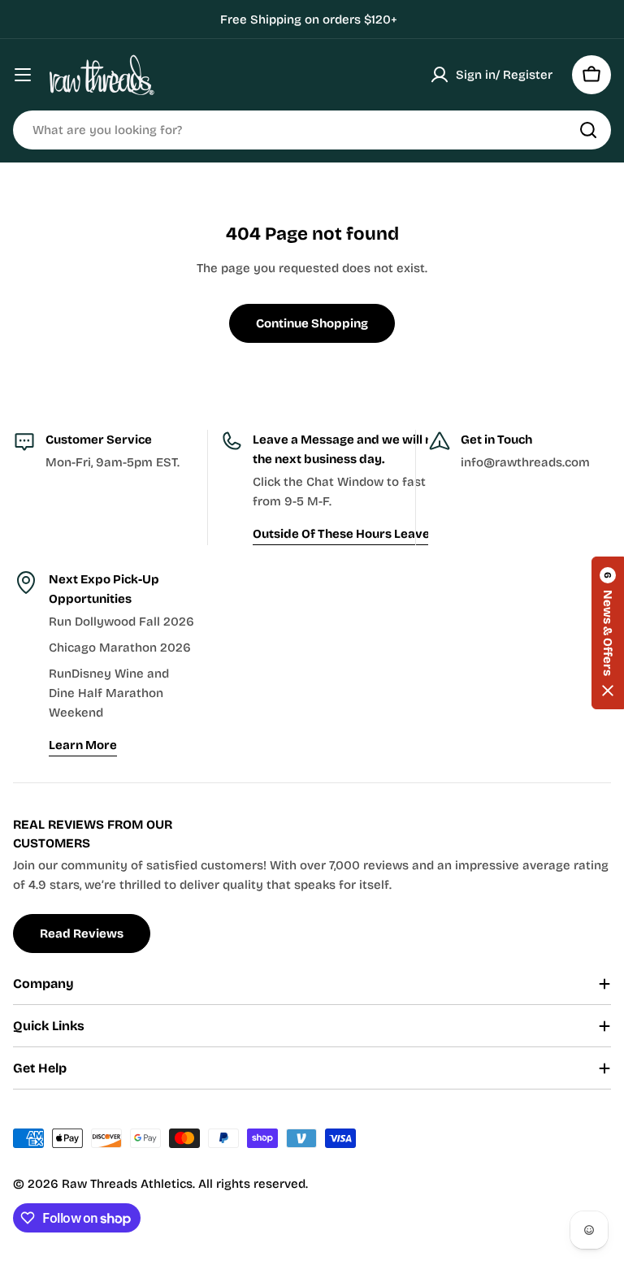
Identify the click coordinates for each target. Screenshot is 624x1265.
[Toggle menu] (22, 74)
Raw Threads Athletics (127, 1183)
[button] (608, 633)
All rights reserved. (253, 1183)
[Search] (588, 130)
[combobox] (312, 129)
